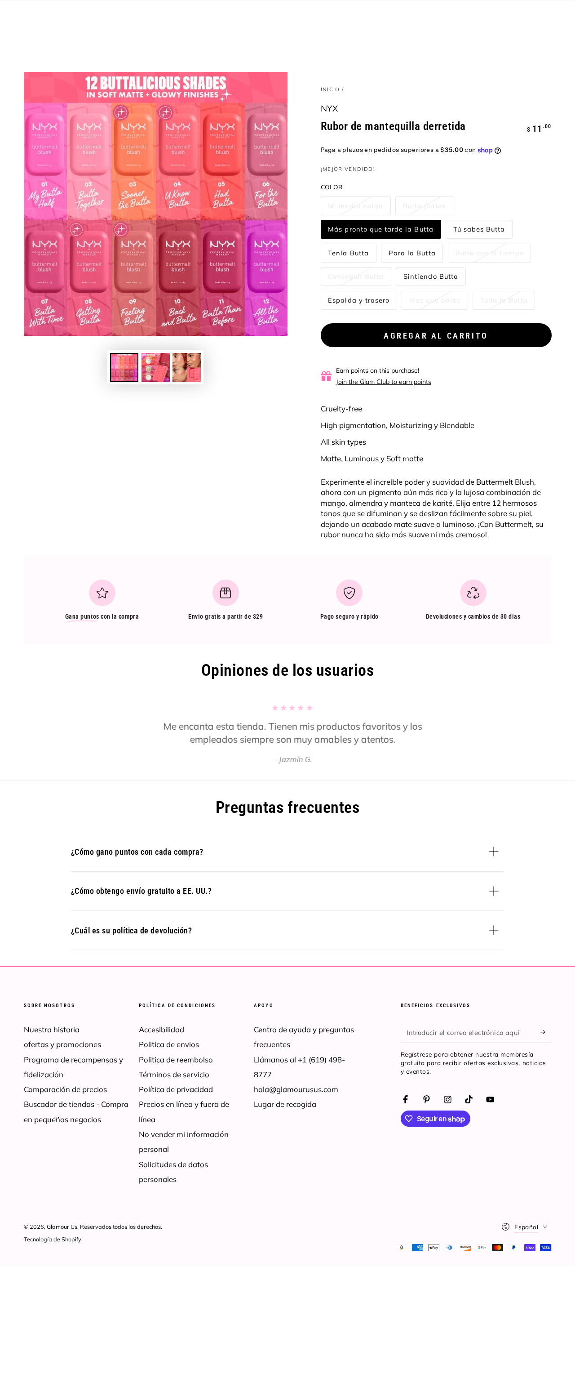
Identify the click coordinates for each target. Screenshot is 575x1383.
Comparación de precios (65, 1089)
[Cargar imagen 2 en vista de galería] (156, 367)
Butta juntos (424, 208)
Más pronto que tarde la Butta (380, 232)
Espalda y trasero (358, 303)
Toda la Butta (504, 303)
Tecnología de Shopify (52, 1239)
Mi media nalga (355, 208)
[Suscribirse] (545, 1032)
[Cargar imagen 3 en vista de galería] (186, 367)
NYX (329, 108)
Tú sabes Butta (479, 232)
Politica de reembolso (176, 1059)
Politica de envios (169, 1044)
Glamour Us (62, 1226)
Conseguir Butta (355, 279)
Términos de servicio (174, 1074)
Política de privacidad (176, 1089)
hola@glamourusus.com (296, 1089)
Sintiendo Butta (430, 279)
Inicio (330, 89)
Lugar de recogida (285, 1104)
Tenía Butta (348, 256)
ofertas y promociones (62, 1044)
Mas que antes (434, 303)
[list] (287, 603)
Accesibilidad (161, 1029)
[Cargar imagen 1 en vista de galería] (124, 367)
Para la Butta (412, 256)
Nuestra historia (52, 1029)
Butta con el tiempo (489, 256)
